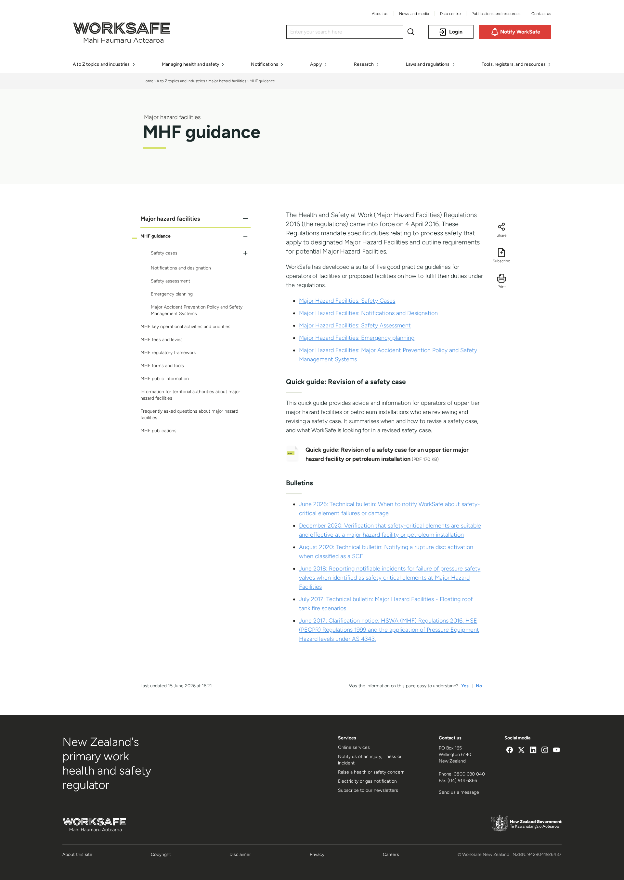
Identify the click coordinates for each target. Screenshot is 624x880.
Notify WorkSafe (520, 32)
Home (148, 81)
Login (455, 32)
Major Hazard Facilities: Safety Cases (347, 300)
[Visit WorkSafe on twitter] (521, 751)
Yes (465, 686)
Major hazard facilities (227, 81)
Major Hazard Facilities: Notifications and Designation (368, 313)
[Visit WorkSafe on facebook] (509, 751)
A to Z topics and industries (181, 81)
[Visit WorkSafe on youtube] (556, 751)
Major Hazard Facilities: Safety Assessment (355, 325)
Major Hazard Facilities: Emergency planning (356, 337)
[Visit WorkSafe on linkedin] (533, 751)
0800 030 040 (469, 774)
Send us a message (459, 792)
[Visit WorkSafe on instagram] (545, 751)
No (479, 686)
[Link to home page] (121, 41)
